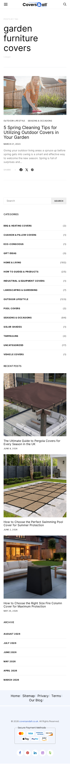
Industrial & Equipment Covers (24, 280)
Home (15, 696)
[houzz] (50, 753)
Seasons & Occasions (40, 120)
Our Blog (35, 700)
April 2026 (10, 670)
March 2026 (11, 679)
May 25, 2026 (11, 611)
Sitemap (28, 696)
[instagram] (42, 753)
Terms (56, 696)
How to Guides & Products (21, 271)
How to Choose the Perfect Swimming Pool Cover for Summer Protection (33, 523)
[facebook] (20, 753)
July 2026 (10, 643)
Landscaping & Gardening (21, 290)
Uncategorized (14, 345)
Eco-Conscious (14, 244)
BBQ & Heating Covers (18, 225)
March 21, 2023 (12, 144)
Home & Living (12, 262)
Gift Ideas (10, 253)
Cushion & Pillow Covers (20, 235)
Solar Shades (13, 326)
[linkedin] (35, 753)
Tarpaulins (11, 336)
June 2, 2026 (11, 529)
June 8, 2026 (11, 448)
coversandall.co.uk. (29, 721)
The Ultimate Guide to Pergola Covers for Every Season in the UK (32, 442)
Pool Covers (12, 308)
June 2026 (10, 652)
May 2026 (10, 661)
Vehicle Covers (14, 354)
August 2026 (12, 633)
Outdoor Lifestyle (14, 120)
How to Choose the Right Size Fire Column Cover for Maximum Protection (33, 604)
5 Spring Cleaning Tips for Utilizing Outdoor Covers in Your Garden (31, 132)
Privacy (43, 696)
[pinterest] (27, 753)
